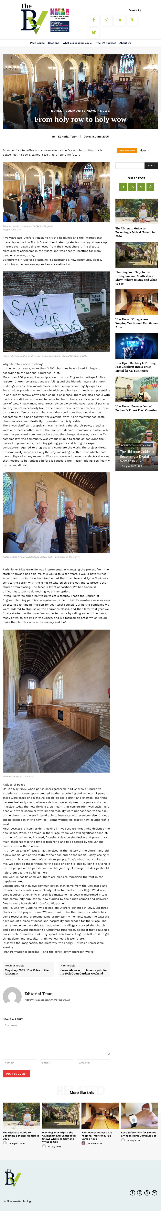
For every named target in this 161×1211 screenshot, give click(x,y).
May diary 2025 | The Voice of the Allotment (27, 972)
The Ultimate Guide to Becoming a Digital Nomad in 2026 (135, 232)
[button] (135, 10)
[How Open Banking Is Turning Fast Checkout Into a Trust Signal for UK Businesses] (136, 346)
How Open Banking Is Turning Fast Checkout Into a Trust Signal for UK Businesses (135, 366)
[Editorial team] (12, 996)
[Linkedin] (119, 20)
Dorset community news (73, 110)
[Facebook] (93, 20)
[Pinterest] (141, 187)
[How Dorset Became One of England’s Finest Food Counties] (136, 389)
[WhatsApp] (150, 187)
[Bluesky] (93, 33)
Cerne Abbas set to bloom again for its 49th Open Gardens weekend (83, 972)
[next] (154, 150)
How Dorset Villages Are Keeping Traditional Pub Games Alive (136, 323)
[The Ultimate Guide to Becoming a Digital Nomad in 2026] (136, 211)
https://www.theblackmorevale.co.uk (47, 999)
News (105, 110)
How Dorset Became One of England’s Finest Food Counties (136, 408)
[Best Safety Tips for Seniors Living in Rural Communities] (139, 1116)
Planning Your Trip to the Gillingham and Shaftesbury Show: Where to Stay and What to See (136, 277)
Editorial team (67, 136)
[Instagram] (106, 20)
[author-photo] (5, 1143)
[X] (132, 20)
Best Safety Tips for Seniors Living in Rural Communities (138, 1134)
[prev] (148, 150)
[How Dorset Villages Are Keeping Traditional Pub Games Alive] (136, 302)
